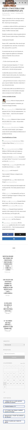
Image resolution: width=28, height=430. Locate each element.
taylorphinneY (11, 161)
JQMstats (8, 100)
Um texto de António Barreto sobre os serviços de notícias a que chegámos (8, 286)
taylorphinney (15, 157)
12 (10, 376)
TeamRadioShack (16, 141)
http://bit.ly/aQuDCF (19, 143)
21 (17, 380)
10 (4, 376)
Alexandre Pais (6, 13)
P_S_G (14, 109)
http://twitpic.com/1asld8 (7, 217)
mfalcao (9, 119)
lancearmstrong (15, 149)
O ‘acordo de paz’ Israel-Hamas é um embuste (8, 324)
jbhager (12, 179)
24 (4, 383)
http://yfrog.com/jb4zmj (11, 182)
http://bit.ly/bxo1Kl (6, 115)
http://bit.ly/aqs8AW (6, 123)
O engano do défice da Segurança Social (8, 307)
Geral (13, 13)
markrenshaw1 (8, 219)
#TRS (3, 145)
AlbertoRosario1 (15, 127)
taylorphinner (6, 170)
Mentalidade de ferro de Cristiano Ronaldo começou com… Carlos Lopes (8, 263)
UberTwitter (20, 205)
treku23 (15, 167)
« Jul (4, 392)
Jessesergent (6, 225)
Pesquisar (14, 357)
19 (10, 380)
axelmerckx (8, 193)
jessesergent (11, 164)
